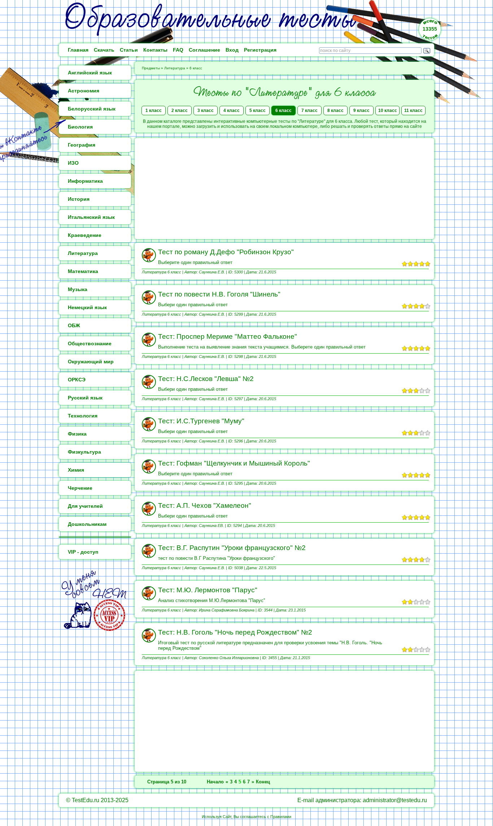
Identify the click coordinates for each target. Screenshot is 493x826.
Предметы (151, 68)
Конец (263, 781)
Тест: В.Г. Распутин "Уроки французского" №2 (232, 548)
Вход (232, 50)
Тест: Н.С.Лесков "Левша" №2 (206, 378)
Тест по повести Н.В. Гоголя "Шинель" (219, 294)
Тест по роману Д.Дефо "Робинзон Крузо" (226, 252)
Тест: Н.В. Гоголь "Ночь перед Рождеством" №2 (235, 632)
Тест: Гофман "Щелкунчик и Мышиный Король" (234, 463)
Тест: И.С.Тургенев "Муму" (201, 421)
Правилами (280, 816)
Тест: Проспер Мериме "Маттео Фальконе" (227, 336)
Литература (174, 68)
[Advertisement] (284, 188)
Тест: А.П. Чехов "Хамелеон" (204, 505)
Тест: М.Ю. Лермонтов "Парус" (207, 590)
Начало (215, 781)
